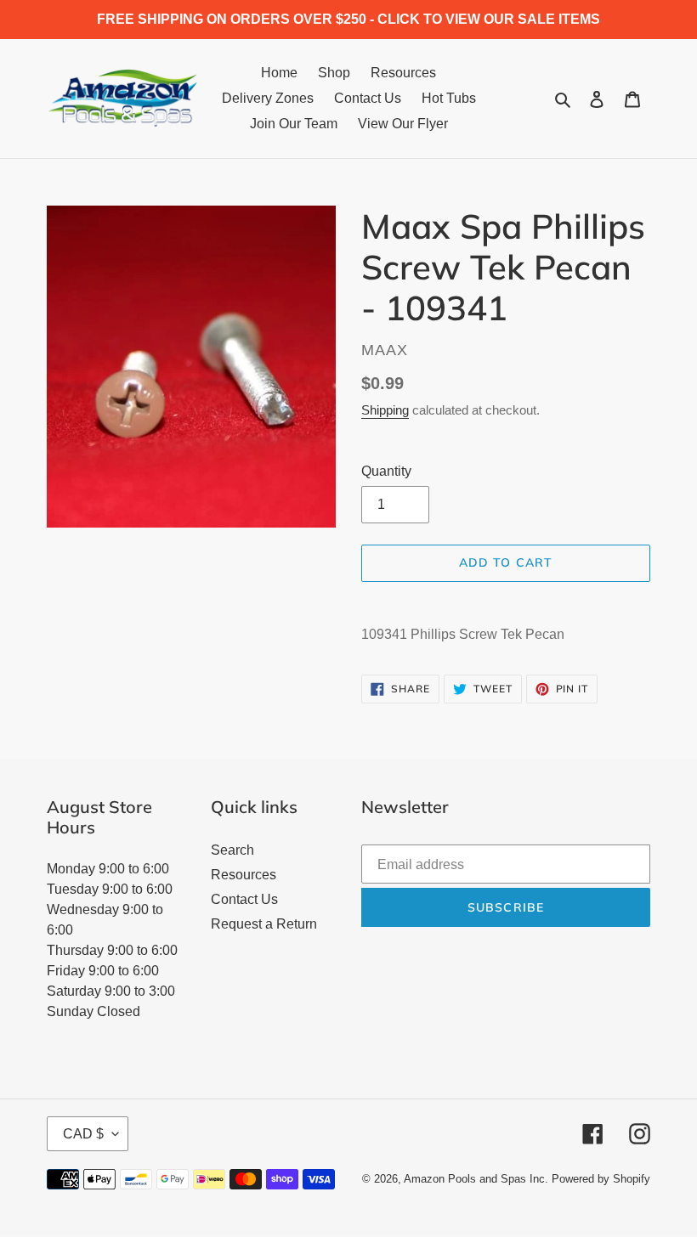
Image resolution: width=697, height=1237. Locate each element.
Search (232, 850)
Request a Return (264, 924)
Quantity (386, 471)
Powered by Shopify (601, 1178)
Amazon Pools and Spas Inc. (476, 1178)
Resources (243, 874)
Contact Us (244, 899)
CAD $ (83, 1134)
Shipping (385, 410)
